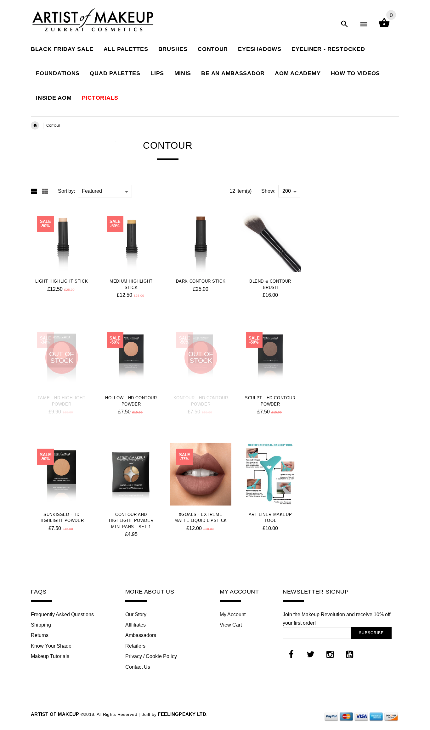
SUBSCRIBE (371, 633)
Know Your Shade (51, 646)
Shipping (41, 625)
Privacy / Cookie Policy (151, 656)
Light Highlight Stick (61, 281)
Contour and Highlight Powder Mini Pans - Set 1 (131, 520)
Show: (268, 191)
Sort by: (66, 191)
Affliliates (135, 625)
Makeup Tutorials (50, 656)
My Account (233, 614)
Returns (39, 635)
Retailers (135, 646)
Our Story (135, 614)
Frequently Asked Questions (62, 614)
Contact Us (137, 667)
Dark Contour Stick (201, 281)
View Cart (231, 625)
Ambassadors (140, 635)
